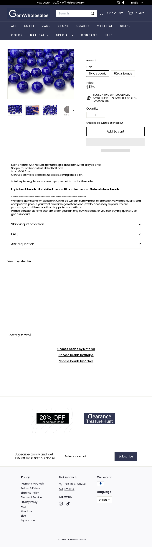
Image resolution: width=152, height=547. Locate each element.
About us (26, 511)
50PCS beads (123, 73)
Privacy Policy (29, 502)
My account (28, 520)
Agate (29, 26)
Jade (46, 26)
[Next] (71, 110)
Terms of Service (31, 497)
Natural (38, 35)
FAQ (14, 234)
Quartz (83, 26)
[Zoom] (41, 74)
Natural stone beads (104, 189)
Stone (63, 26)
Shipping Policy (30, 493)
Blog (23, 516)
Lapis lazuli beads (23, 189)
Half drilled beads (50, 189)
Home (90, 60)
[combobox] (76, 13)
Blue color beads (76, 189)
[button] (115, 142)
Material (105, 26)
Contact (89, 35)
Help (109, 35)
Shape (125, 26)
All (13, 26)
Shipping (91, 122)
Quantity (92, 108)
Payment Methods (32, 483)
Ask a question (22, 244)
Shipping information (27, 224)
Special (63, 35)
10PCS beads (97, 73)
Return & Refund (31, 488)
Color (17, 35)
